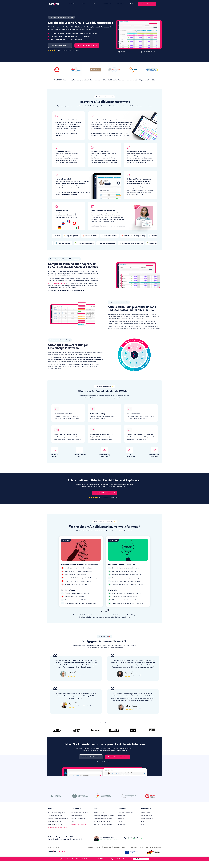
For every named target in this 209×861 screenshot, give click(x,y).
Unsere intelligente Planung (56, 283)
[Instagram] (65, 851)
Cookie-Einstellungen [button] (119, 847)
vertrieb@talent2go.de (106, 837)
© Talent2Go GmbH (53, 847)
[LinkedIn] (60, 851)
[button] (61, 17)
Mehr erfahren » (141, 859)
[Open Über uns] (123, 4)
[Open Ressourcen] (110, 4)
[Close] (208, 858)
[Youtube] (63, 851)
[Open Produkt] (74, 4)
